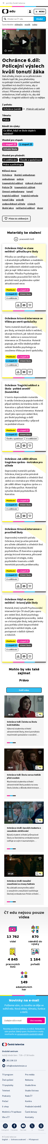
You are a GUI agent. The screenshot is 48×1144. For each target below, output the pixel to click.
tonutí (29, 191)
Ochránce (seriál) (12, 108)
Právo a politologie (13, 164)
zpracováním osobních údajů (30, 1034)
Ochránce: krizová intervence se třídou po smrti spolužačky (24, 320)
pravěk (27, 24)
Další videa (24, 690)
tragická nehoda (29, 195)
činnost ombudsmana (13, 191)
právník (20, 199)
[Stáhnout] (18, 305)
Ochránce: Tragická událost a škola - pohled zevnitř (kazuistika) (22, 388)
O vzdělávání (10, 159)
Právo (6, 119)
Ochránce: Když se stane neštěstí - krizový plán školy (21, 601)
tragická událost (10, 195)
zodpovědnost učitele (13, 203)
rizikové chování (33, 183)
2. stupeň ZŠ (25, 144)
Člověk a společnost (30, 159)
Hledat (39, 19)
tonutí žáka (8, 199)
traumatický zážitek (24, 187)
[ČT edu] (8, 12)
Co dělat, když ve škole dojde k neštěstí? (19, 132)
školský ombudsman (24, 175)
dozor (40, 208)
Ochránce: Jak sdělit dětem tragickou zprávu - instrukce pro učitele (24, 462)
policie (20, 179)
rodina (34, 24)
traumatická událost (12, 183)
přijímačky (19, 24)
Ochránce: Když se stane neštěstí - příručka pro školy (21, 249)
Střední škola (10, 149)
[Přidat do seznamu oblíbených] (30, 305)
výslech (31, 203)
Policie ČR (7, 187)
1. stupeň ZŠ (9, 144)
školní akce (8, 208)
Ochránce (7, 175)
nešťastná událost (25, 208)
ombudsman (8, 179)
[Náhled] (24, 305)
